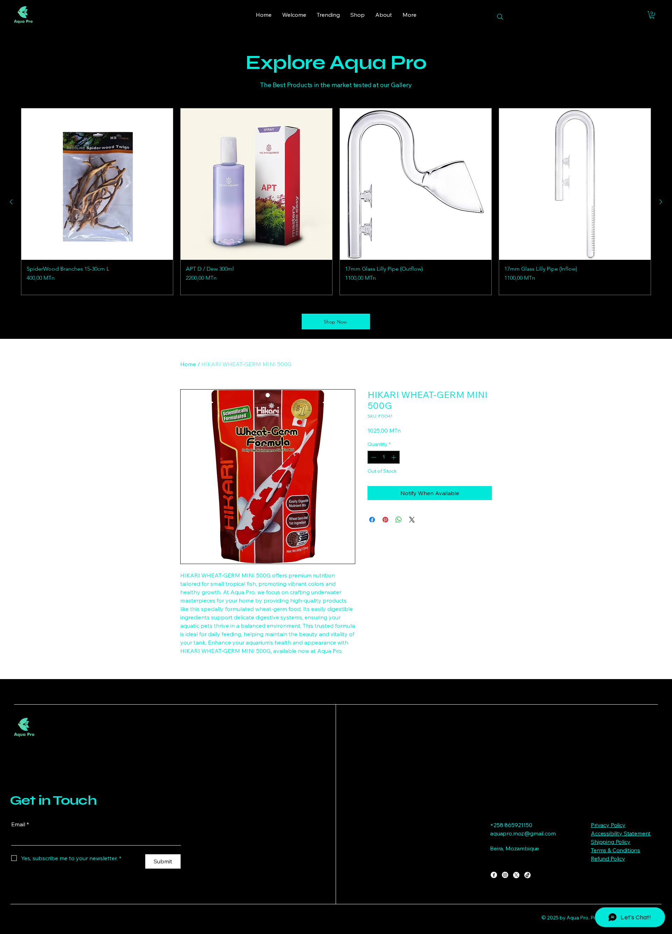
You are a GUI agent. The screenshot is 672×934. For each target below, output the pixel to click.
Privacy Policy (608, 824)
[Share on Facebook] (372, 519)
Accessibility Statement (621, 833)
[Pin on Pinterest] (385, 519)
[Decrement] (373, 457)
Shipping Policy (610, 841)
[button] (652, 15)
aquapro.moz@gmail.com (523, 833)
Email (20, 824)
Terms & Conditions (615, 850)
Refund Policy (608, 858)
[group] (336, 201)
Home (188, 364)
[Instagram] (505, 875)
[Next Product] (661, 202)
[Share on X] (412, 519)
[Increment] (394, 457)
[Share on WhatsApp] (398, 519)
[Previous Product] (11, 202)
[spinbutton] (383, 457)
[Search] (500, 16)
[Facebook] (494, 875)
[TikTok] (527, 875)
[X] (516, 875)
